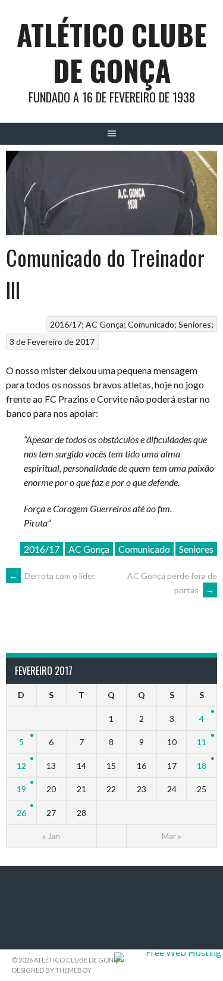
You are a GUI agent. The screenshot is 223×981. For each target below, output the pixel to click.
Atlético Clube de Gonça (112, 52)
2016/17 (65, 324)
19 (21, 789)
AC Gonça (105, 324)
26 (21, 813)
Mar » (171, 836)
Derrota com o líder (52, 576)
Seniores (194, 324)
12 (21, 766)
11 (201, 742)
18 (201, 766)
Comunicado (151, 324)
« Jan (51, 836)
